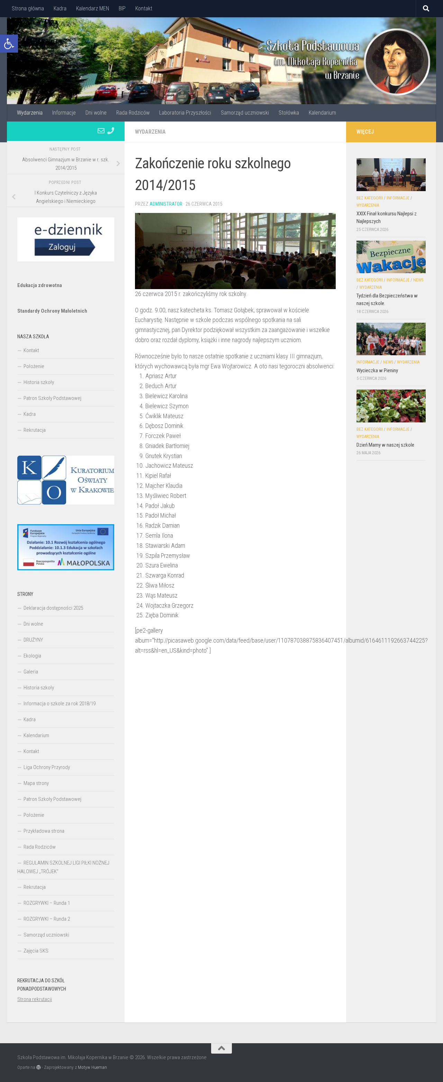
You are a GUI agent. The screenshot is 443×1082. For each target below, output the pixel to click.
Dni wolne (96, 112)
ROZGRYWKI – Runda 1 (47, 903)
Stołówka (289, 112)
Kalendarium (322, 112)
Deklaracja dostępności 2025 (53, 608)
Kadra (60, 8)
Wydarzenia (30, 112)
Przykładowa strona (44, 831)
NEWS (418, 280)
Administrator (166, 204)
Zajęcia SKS (36, 951)
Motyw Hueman (92, 1067)
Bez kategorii (369, 198)
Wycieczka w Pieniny (377, 370)
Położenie (34, 366)
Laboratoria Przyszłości (185, 112)
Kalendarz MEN (92, 8)
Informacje (64, 112)
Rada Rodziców (133, 112)
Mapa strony (36, 783)
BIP (122, 8)
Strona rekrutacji (34, 999)
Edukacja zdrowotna (39, 285)
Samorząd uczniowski (245, 112)
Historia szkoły (39, 382)
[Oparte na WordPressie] (38, 1067)
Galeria (31, 672)
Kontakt (143, 8)
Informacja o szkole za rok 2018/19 (60, 703)
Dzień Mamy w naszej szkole (385, 445)
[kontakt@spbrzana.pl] (101, 130)
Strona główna (28, 8)
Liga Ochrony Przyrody (47, 767)
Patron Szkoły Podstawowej (52, 398)
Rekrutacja (35, 430)
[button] (9, 44)
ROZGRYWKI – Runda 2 (47, 919)
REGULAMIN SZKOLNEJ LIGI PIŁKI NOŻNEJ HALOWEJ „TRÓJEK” (63, 867)
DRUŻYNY (33, 640)
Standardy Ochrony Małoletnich (52, 311)
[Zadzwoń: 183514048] (110, 130)
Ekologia (32, 656)
